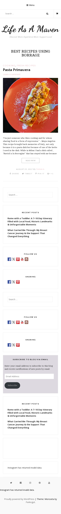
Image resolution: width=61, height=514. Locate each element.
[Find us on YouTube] (22, 259)
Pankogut (30, 502)
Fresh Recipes (26, 65)
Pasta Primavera (16, 70)
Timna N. (40, 169)
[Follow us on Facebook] (9, 259)
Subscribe (12, 385)
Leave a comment (11, 74)
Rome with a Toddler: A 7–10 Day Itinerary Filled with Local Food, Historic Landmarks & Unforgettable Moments (30, 221)
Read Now (31, 161)
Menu (31, 5)
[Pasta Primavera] (30, 131)
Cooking (9, 65)
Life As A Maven (30, 29)
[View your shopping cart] (56, 13)
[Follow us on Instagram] (26, 259)
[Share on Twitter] (13, 282)
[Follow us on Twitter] (13, 259)
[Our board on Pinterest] (18, 259)
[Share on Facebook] (9, 282)
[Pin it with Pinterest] (18, 282)
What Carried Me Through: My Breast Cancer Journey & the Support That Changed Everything (27, 233)
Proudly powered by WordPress (19, 499)
